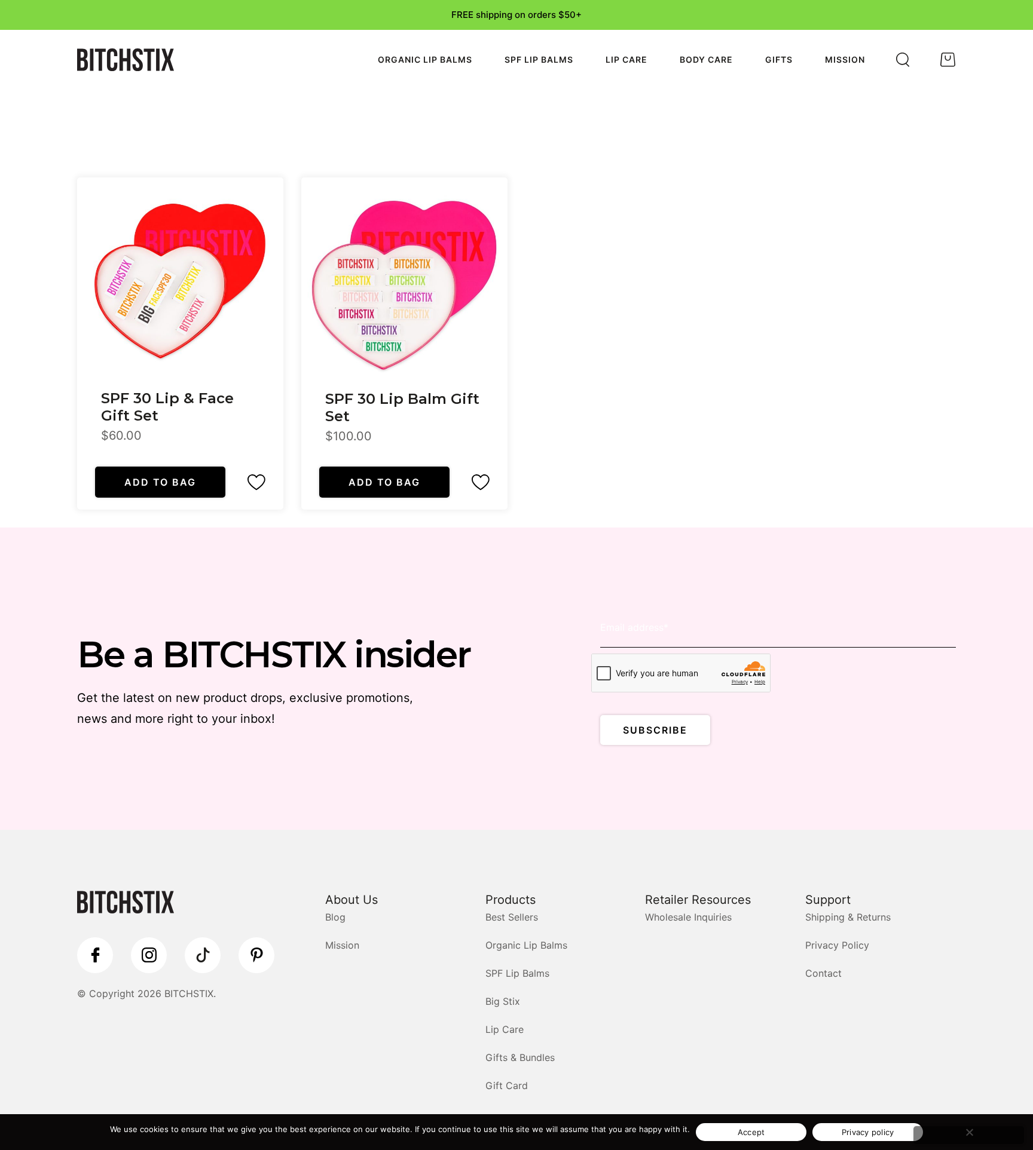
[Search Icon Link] (902, 60)
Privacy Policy (837, 945)
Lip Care (626, 59)
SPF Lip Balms (539, 59)
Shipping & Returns (848, 917)
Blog (335, 917)
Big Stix (502, 1001)
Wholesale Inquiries (688, 917)
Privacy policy (868, 1132)
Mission (845, 59)
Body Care (706, 59)
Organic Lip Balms (425, 59)
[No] (968, 1135)
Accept (751, 1132)
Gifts (779, 59)
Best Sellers (511, 917)
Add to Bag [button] (160, 482)
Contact (823, 973)
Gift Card (506, 1085)
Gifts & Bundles (520, 1057)
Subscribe (655, 730)
